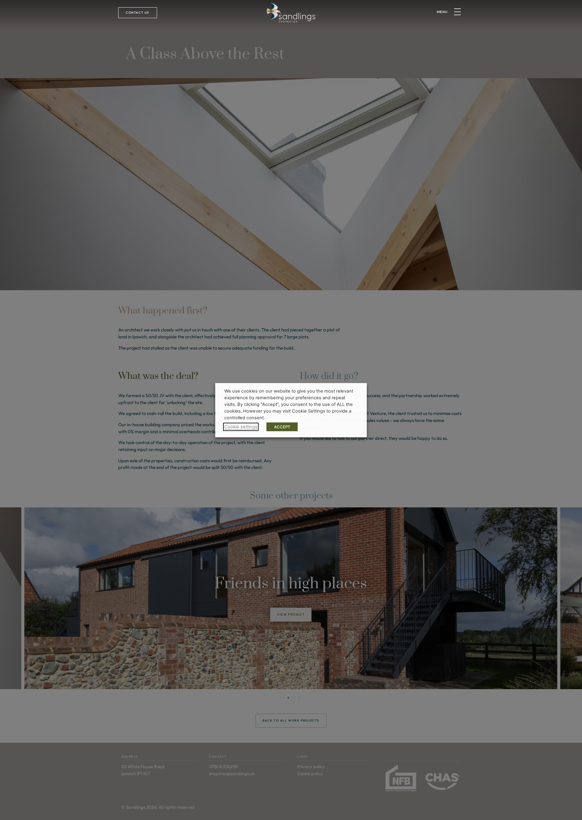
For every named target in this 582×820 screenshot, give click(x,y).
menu (442, 12)
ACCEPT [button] (282, 426)
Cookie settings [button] (240, 426)
